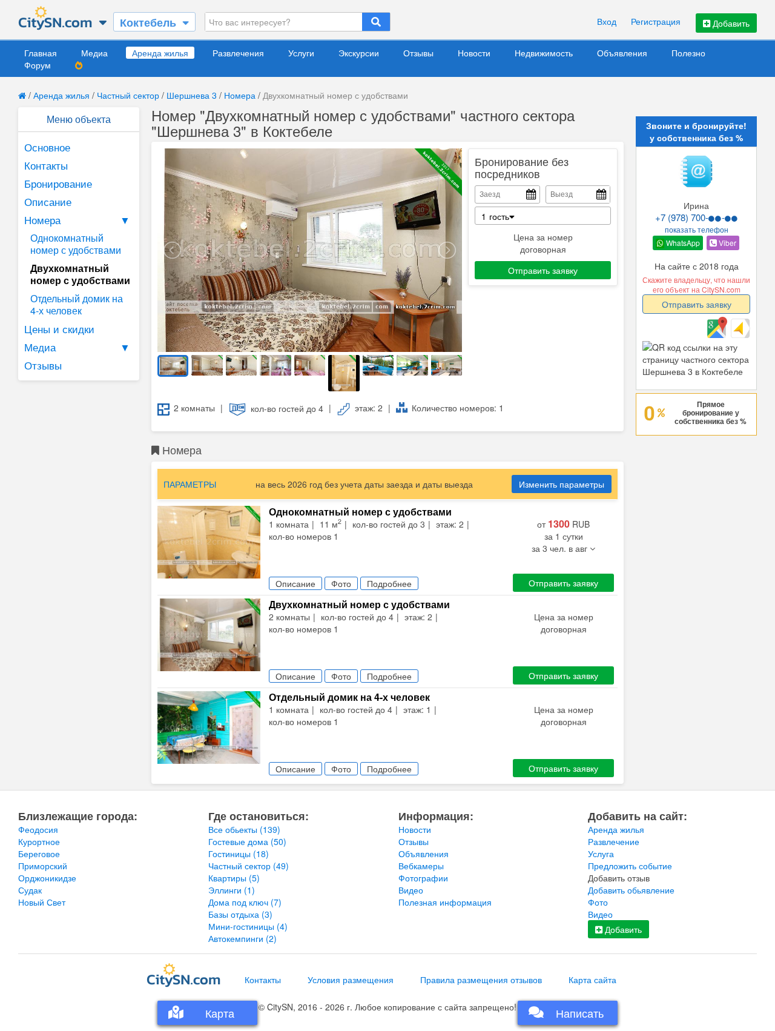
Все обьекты (244, 829)
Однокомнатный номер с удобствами (75, 244)
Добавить (730, 23)
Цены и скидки (59, 328)
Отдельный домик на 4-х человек (76, 304)
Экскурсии (358, 53)
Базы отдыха (240, 914)
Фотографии (423, 878)
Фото (598, 902)
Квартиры (234, 878)
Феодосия (38, 829)
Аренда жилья (160, 53)
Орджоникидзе (47, 878)
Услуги (301, 53)
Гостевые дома (247, 841)
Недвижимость (544, 53)
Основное (47, 146)
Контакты (46, 165)
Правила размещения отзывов (481, 979)
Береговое (39, 853)
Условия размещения (351, 979)
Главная (40, 53)
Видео (410, 890)
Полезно (688, 53)
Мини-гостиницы (248, 926)
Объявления (622, 53)
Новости (474, 53)
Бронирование (58, 183)
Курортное (39, 841)
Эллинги (231, 890)
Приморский (42, 866)
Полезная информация (445, 902)
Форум (37, 65)
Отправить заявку (543, 270)
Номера (240, 95)
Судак (30, 890)
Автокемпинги (242, 938)
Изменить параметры (561, 484)
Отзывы (418, 53)
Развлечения (238, 53)
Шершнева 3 (192, 95)
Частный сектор (128, 95)
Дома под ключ (245, 902)
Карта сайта (592, 979)
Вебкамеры (421, 866)
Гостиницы (238, 853)
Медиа (94, 53)
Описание (47, 201)
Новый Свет (41, 902)
